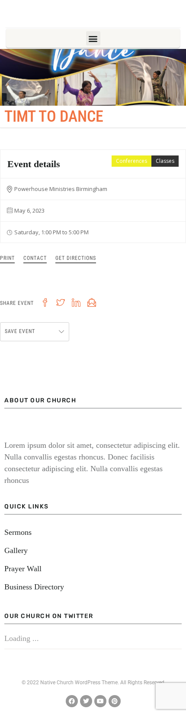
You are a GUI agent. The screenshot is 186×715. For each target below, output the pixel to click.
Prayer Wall (23, 568)
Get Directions (75, 258)
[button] (93, 38)
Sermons (18, 532)
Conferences (131, 161)
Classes (165, 161)
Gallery (16, 550)
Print (7, 258)
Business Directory (34, 586)
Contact (35, 258)
